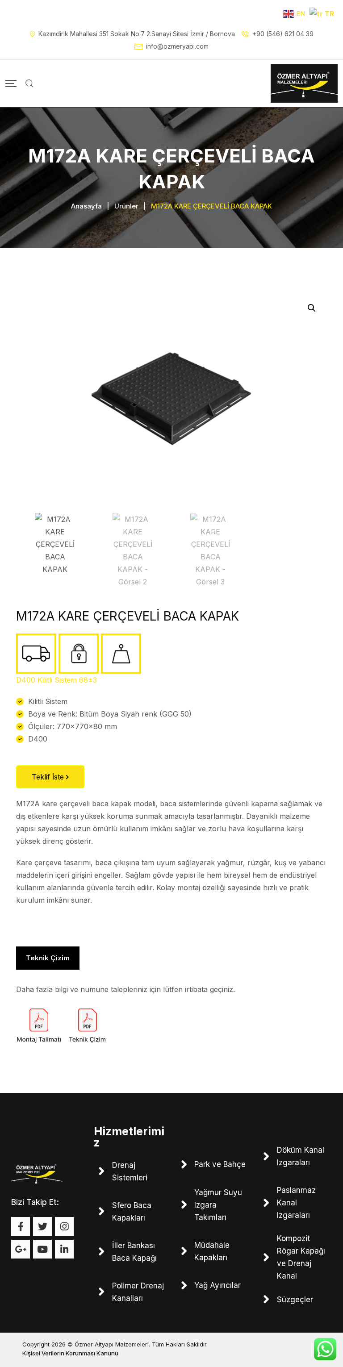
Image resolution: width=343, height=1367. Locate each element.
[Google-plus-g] (20, 1249)
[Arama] (29, 83)
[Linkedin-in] (64, 1249)
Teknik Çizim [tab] (48, 958)
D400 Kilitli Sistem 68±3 (56, 679)
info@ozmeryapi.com (177, 46)
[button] (312, 308)
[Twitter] (42, 1226)
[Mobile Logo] (304, 83)
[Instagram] (64, 1226)
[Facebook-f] (20, 1226)
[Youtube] (42, 1249)
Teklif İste (49, 776)
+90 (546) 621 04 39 (283, 34)
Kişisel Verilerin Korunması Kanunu (70, 1353)
